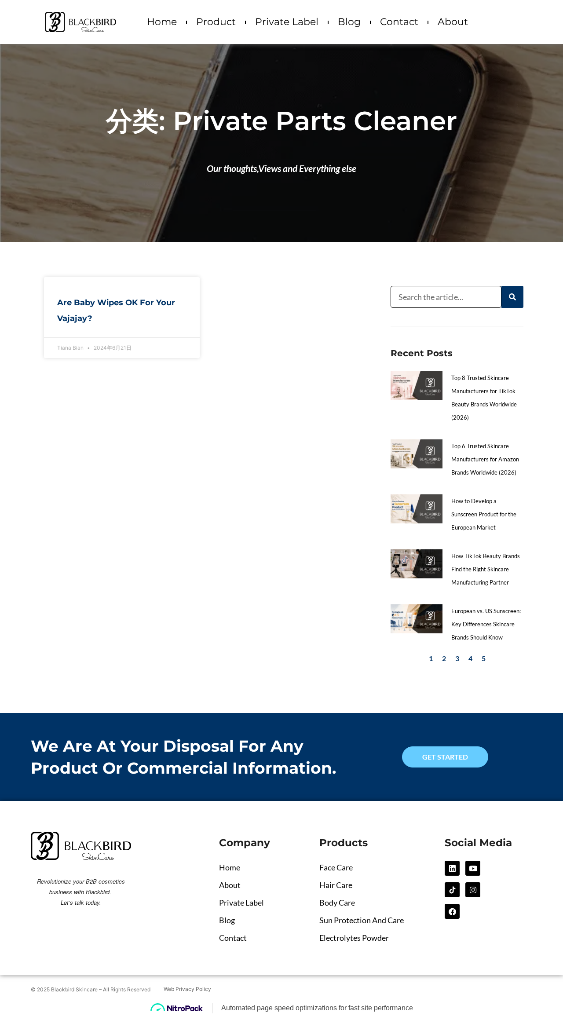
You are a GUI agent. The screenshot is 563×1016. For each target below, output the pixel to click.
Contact (399, 22)
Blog (349, 22)
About (453, 22)
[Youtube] (472, 868)
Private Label (286, 22)
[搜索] (512, 297)
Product (216, 22)
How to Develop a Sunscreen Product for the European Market (483, 514)
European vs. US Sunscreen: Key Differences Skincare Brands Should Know (486, 624)
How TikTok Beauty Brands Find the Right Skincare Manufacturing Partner (485, 569)
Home (162, 22)
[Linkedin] (452, 868)
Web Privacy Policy (187, 989)
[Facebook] (452, 911)
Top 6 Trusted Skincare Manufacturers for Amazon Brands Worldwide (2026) (485, 459)
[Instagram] (472, 889)
